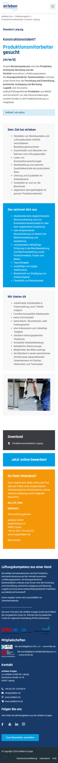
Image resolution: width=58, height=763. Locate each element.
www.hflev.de (49, 646)
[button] (25, 443)
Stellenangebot (22, 16)
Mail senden (14, 540)
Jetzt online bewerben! (29, 459)
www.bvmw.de (26, 655)
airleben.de (6, 16)
